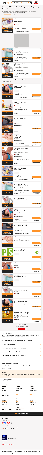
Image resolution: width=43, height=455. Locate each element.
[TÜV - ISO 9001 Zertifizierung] (4, 437)
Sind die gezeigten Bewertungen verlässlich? (21, 351)
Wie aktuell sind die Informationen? (21, 359)
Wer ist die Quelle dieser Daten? (21, 344)
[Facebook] (5, 423)
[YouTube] (8, 423)
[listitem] (7, 383)
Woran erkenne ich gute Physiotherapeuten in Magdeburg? (21, 355)
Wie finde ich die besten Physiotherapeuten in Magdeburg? (21, 348)
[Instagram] (3, 423)
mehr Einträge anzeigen (21, 324)
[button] (36, 29)
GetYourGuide (8, 81)
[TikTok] (12, 423)
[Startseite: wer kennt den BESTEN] (6, 3)
